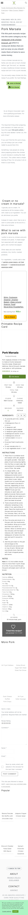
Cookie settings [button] (6, 911)
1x (18, 415)
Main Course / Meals (16, 10)
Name (3, 748)
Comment (5, 727)
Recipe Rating (6, 721)
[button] (3, 371)
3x (24, 415)
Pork (2, 13)
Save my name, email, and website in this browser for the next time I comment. (14, 766)
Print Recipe (14, 87)
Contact (14, 890)
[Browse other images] (14, 284)
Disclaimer (14, 880)
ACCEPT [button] (15, 911)
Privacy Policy (14, 878)
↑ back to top (14, 868)
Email (3, 756)
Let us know (10, 633)
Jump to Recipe (14, 83)
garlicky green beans (10, 262)
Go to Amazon (10, 317)
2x (21, 415)
